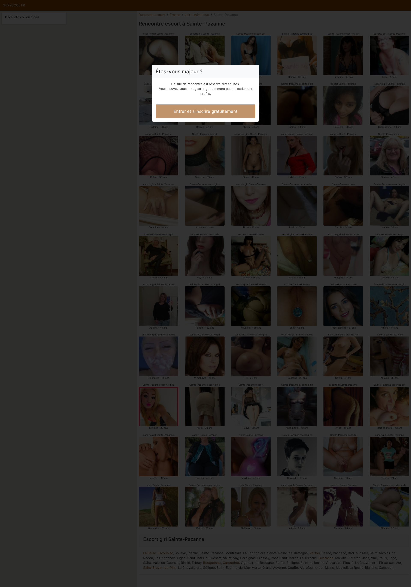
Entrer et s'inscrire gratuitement (205, 111)
